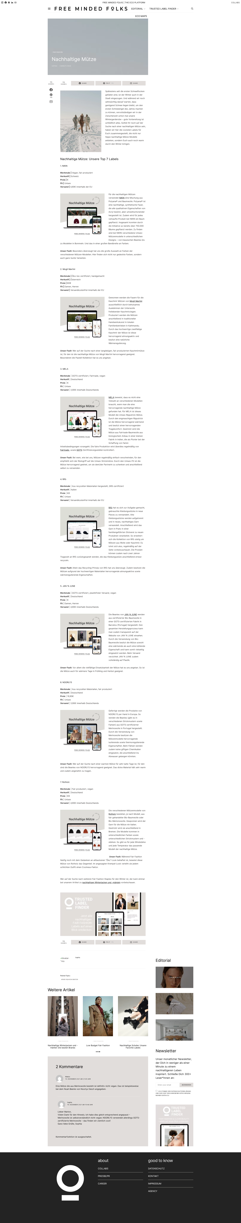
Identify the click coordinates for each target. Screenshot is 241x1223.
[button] (96, 1052)
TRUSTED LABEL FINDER (162, 8)
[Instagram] (2, 3)
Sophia (54, 66)
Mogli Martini (136, 301)
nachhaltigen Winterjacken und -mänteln (101, 882)
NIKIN (122, 198)
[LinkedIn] (12, 3)
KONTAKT (153, 1176)
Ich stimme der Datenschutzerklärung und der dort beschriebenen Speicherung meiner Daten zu (173, 1093)
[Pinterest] (9, 3)
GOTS (79, 450)
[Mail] (15, 3)
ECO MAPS (141, 16)
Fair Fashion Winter (70, 979)
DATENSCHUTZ (156, 1168)
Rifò (110, 507)
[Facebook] (6, 3)
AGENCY (152, 1191)
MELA (111, 397)
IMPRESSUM (154, 1183)
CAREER (102, 1183)
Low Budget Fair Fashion (98, 1045)
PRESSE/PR (104, 1176)
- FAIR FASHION (57, 52)
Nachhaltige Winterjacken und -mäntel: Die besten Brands (63, 1046)
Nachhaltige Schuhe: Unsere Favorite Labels (133, 1046)
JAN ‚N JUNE (130, 614)
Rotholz (112, 814)
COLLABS (235, 2)
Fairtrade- (65, 450)
